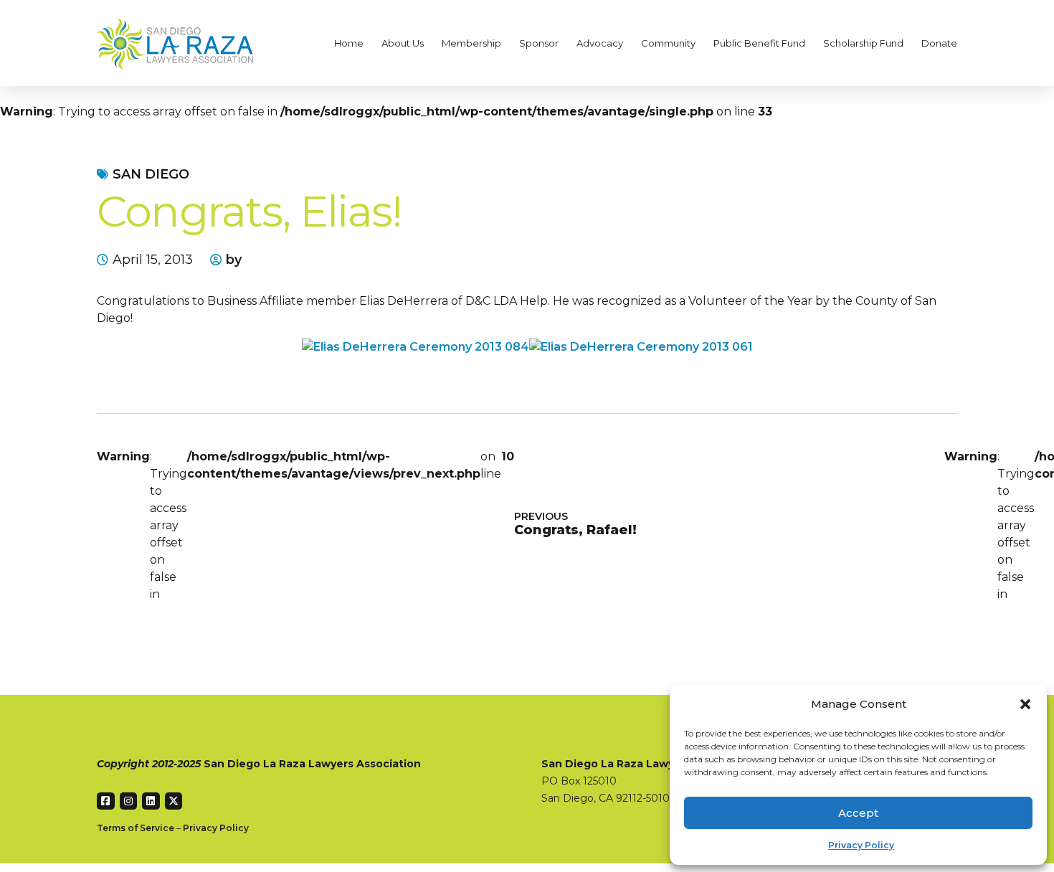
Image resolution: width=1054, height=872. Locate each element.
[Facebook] (106, 801)
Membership (471, 43)
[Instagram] (129, 801)
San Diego (151, 174)
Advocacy (599, 43)
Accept (858, 813)
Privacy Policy (861, 845)
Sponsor (539, 43)
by (234, 259)
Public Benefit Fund (759, 43)
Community (668, 43)
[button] (1025, 704)
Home (349, 43)
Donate (939, 43)
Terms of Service (135, 828)
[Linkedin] (151, 801)
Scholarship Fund (863, 43)
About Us (402, 43)
